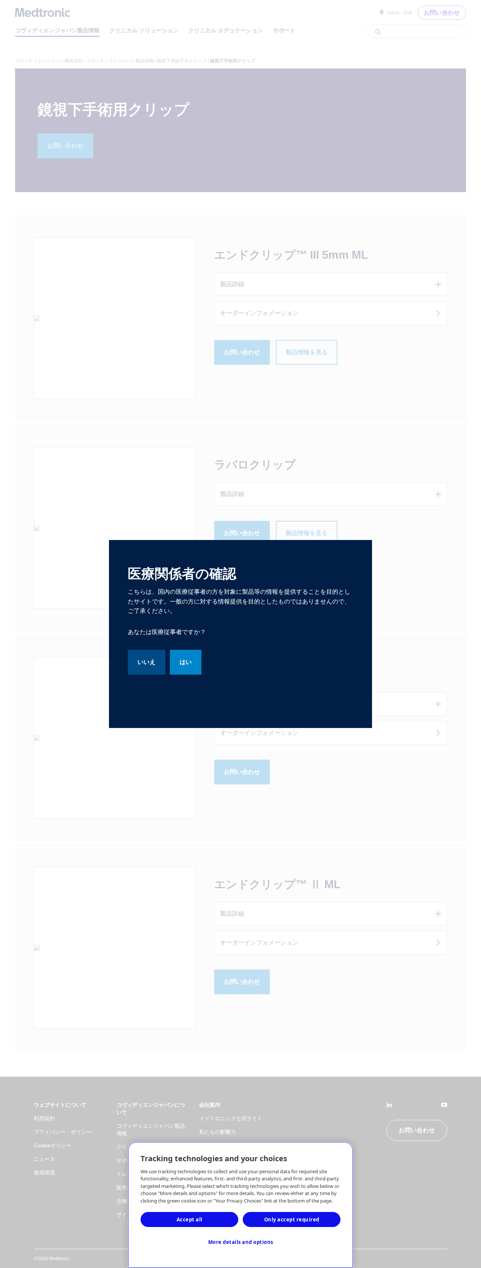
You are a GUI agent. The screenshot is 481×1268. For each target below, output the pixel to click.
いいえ (147, 662)
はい (186, 662)
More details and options (240, 1242)
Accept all (190, 1219)
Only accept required (291, 1219)
